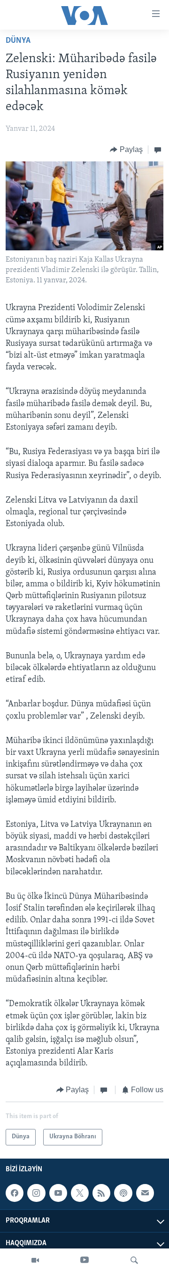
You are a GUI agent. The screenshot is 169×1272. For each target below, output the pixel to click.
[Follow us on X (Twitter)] (80, 1193)
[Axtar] (134, 1260)
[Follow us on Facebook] (14, 1193)
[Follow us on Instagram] (36, 1193)
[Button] (126, 150)
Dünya (18, 41)
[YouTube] (84, 1260)
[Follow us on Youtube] (58, 1193)
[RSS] (101, 1193)
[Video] (35, 1260)
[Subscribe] (145, 1193)
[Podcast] (123, 1193)
